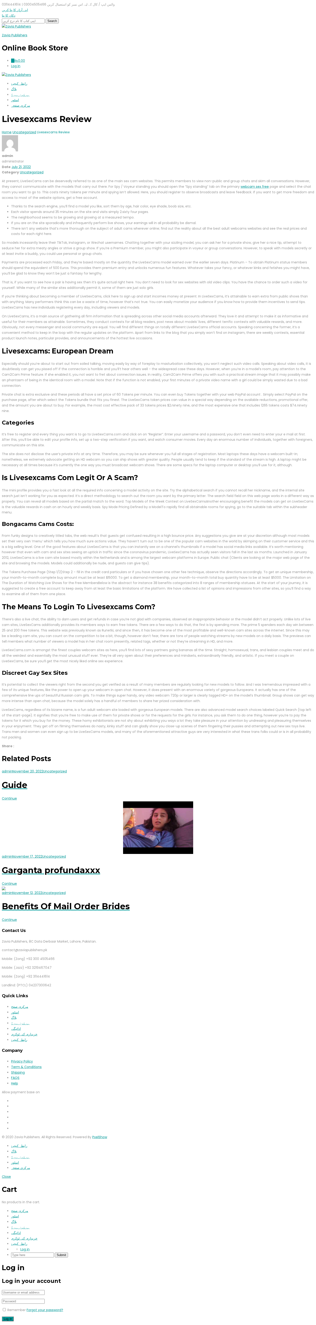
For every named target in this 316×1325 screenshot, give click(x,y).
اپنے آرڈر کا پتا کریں (15, 10)
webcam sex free (255, 186)
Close (6, 1176)
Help (14, 1083)
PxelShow (99, 1137)
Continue (9, 798)
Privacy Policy (22, 1061)
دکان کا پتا (8, 15)
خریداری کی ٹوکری (24, 1034)
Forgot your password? (45, 1310)
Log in (25, 1249)
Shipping (18, 1072)
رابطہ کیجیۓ (19, 83)
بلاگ (14, 89)
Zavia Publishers (14, 35)
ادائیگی (16, 1028)
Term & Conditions (26, 1067)
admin (7, 771)
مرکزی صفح (19, 1006)
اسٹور (15, 100)
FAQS (15, 1077)
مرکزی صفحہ (20, 105)
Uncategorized (31, 172)
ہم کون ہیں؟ (20, 95)
